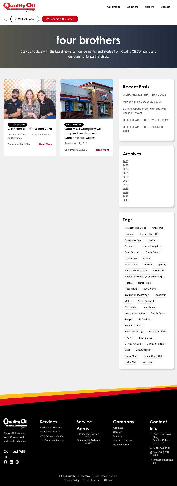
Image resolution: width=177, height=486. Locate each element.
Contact (165, 7)
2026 (125, 161)
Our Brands (113, 7)
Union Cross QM (153, 356)
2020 (125, 185)
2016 (125, 200)
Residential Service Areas (88, 435)
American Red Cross (135, 228)
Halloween (158, 271)
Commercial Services (51, 436)
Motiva (128, 301)
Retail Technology (134, 332)
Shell (127, 350)
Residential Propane (51, 428)
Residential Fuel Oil (50, 432)
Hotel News (131, 289)
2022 (125, 177)
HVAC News (149, 289)
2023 (125, 173)
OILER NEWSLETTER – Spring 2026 (144, 95)
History (128, 283)
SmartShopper (143, 350)
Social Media (131, 356)
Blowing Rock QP (149, 234)
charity (151, 240)
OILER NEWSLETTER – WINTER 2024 (145, 120)
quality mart (150, 307)
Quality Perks (158, 313)
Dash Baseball (132, 252)
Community (131, 246)
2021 (125, 181)
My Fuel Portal (26, 19)
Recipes (129, 319)
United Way (131, 362)
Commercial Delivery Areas (88, 441)
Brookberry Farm (133, 240)
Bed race (129, 234)
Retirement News (158, 332)
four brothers (131, 265)
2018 (125, 193)
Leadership (160, 295)
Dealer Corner (153, 252)
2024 (125, 169)
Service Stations (155, 344)
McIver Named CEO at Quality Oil (142, 102)
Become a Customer (61, 19)
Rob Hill (129, 338)
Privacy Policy (71, 480)
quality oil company (135, 313)
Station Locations (122, 441)
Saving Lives (145, 338)
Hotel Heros (144, 283)
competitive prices (152, 246)
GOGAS (148, 265)
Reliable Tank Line (134, 326)
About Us (132, 7)
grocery (162, 265)
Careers (149, 7)
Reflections (145, 319)
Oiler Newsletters (17, 125)
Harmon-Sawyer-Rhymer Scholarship (144, 277)
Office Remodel (146, 301)
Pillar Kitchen (131, 307)
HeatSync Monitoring (51, 440)
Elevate (146, 259)
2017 (125, 196)
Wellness (147, 362)
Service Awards (133, 344)
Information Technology (137, 295)
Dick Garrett (131, 259)
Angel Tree (157, 228)
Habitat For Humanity (136, 271)
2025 (125, 165)
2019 (125, 189)
